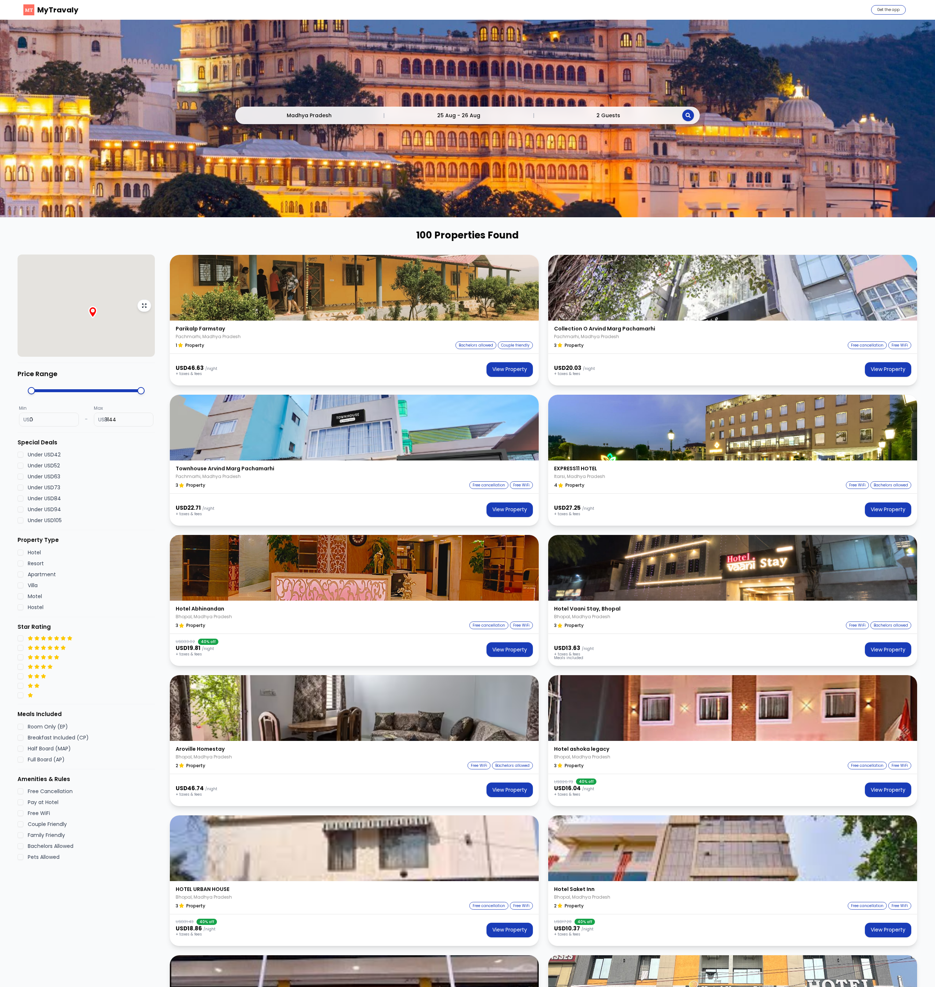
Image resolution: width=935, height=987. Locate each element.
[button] (354, 288)
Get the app (888, 9)
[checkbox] (20, 455)
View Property (509, 369)
